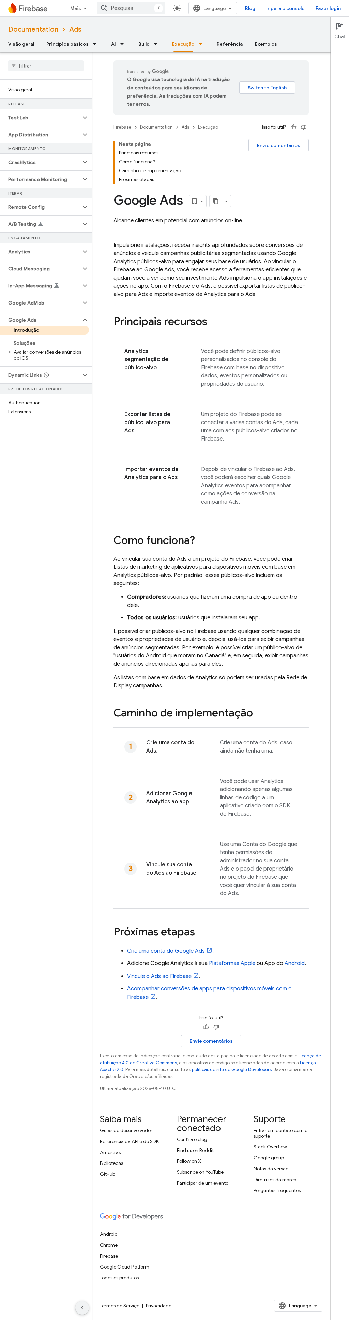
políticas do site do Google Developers (232, 1069)
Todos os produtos (119, 1278)
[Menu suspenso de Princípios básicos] (97, 44)
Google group (269, 1158)
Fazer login (328, 8)
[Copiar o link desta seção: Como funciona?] (202, 541)
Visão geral (21, 44)
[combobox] (131, 8)
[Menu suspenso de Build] (158, 44)
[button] (40, 117)
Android (295, 963)
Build (144, 44)
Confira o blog (192, 1139)
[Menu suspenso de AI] (124, 44)
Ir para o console (285, 8)
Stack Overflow (270, 1147)
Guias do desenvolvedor (126, 1130)
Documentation (33, 29)
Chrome (109, 1245)
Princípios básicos (67, 44)
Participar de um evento (202, 1183)
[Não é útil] (304, 127)
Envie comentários (278, 145)
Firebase (122, 127)
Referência (230, 44)
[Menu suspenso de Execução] (202, 44)
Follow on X (189, 1161)
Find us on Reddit (195, 1150)
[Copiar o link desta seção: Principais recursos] (214, 322)
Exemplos (266, 44)
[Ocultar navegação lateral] (82, 1308)
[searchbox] (46, 65)
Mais (75, 8)
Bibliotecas (111, 1163)
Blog (250, 8)
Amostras (110, 1152)
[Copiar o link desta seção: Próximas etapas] (202, 933)
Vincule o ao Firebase (159, 976)
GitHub (107, 1174)
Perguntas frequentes (277, 1190)
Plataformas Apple (232, 963)
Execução (183, 44)
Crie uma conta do (166, 951)
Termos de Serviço (119, 1305)
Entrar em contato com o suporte (280, 1133)
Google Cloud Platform (124, 1267)
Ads (75, 29)
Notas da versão (271, 1169)
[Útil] (293, 127)
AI (113, 44)
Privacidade (158, 1305)
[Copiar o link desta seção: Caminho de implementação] (260, 714)
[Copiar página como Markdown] (216, 201)
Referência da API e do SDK (129, 1141)
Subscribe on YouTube (200, 1172)
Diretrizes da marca (275, 1179)
